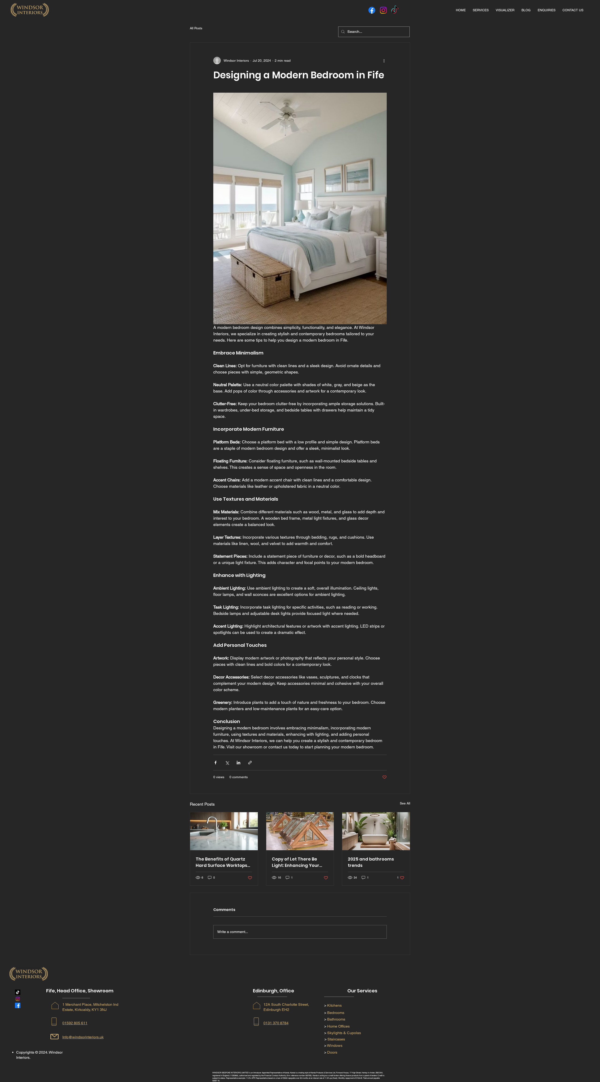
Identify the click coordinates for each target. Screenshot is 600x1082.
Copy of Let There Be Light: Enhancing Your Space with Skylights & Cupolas (296, 862)
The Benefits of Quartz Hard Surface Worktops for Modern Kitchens (221, 862)
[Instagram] (383, 10)
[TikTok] (394, 10)
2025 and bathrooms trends (371, 862)
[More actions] (384, 60)
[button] (480, 10)
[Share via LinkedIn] (238, 762)
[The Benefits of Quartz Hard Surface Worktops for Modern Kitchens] (224, 831)
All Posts (196, 28)
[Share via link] (250, 762)
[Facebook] (371, 10)
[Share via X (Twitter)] (227, 762)
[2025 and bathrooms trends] (376, 831)
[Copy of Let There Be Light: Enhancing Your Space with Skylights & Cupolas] (300, 831)
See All (405, 803)
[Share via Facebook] (215, 762)
